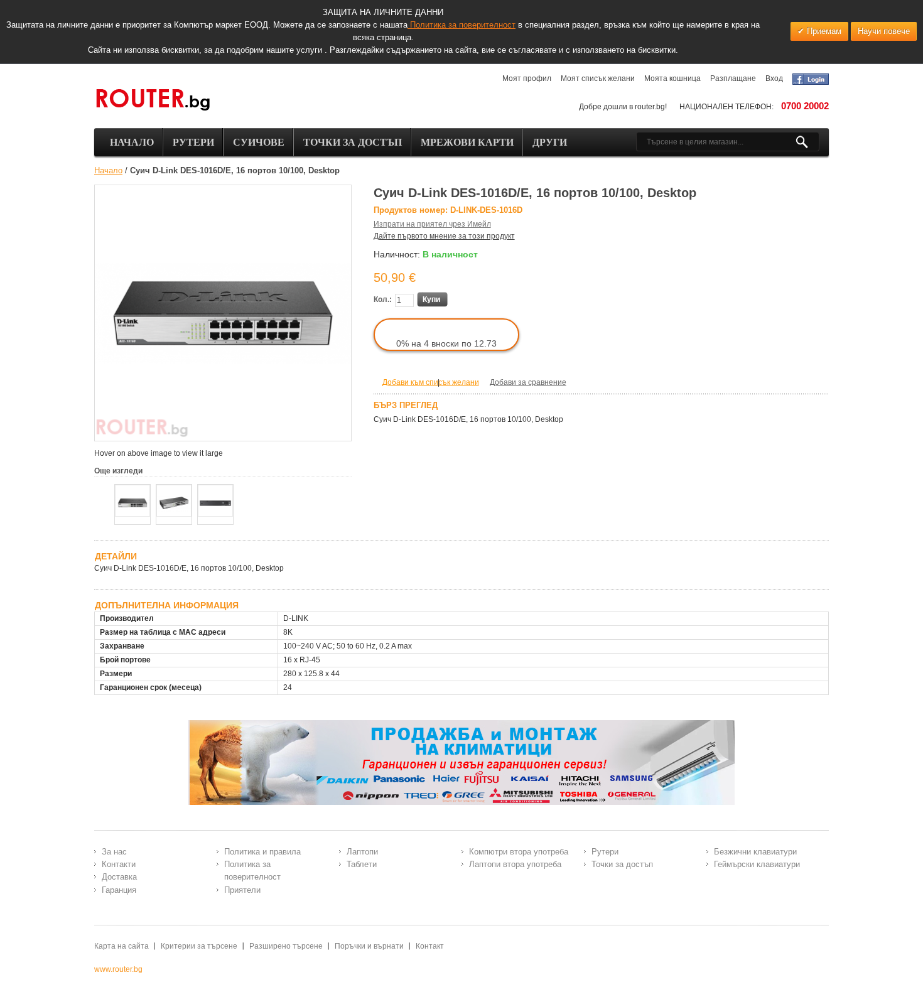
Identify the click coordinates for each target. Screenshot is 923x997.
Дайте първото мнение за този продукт (444, 236)
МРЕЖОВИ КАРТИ (467, 142)
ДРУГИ (549, 142)
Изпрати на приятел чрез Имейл (432, 224)
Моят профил (526, 78)
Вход (774, 78)
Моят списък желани (598, 78)
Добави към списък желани (430, 382)
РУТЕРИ (193, 142)
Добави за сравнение (528, 382)
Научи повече (884, 31)
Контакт (430, 946)
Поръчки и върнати (369, 946)
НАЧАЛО (132, 142)
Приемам (822, 31)
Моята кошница (672, 78)
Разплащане (733, 78)
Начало (108, 170)
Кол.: (383, 299)
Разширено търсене (286, 946)
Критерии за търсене (199, 946)
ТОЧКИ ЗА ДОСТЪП (352, 142)
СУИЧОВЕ (258, 142)
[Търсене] (807, 141)
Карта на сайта (121, 946)
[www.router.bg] (152, 100)
